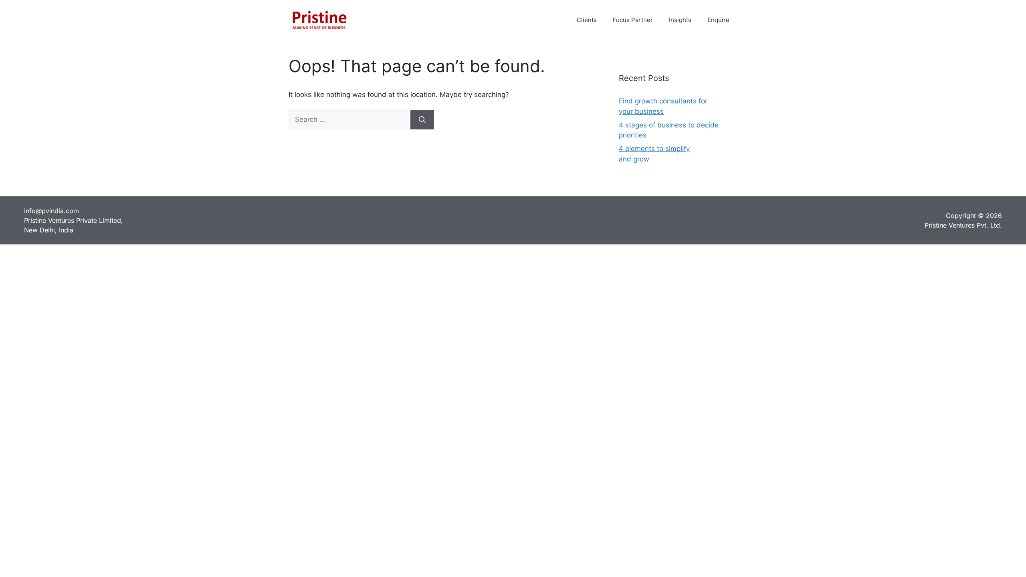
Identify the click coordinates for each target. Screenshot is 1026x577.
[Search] (422, 119)
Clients (587, 20)
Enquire (718, 20)
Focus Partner (633, 20)
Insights (680, 20)
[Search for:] (349, 119)
